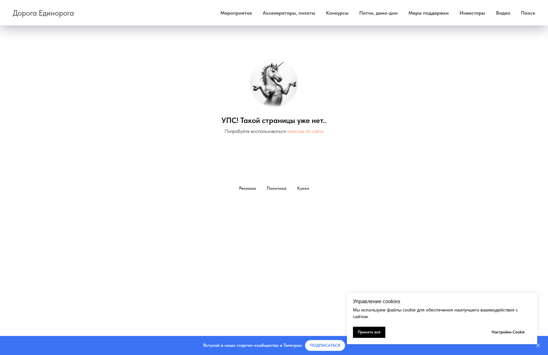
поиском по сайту (305, 131)
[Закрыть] (538, 345)
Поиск (528, 13)
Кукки (303, 188)
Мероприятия (236, 13)
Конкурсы (337, 13)
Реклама (247, 188)
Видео (503, 13)
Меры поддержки (428, 13)
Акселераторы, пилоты (289, 13)
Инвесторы (472, 13)
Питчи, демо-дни (378, 13)
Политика (276, 188)
